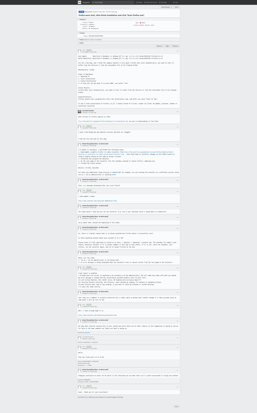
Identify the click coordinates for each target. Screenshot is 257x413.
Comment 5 (85, 192)
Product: (85, 22)
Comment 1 (85, 112)
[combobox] (112, 2)
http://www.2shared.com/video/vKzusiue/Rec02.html (97, 315)
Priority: (136, 25)
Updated (84, 338)
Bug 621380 (88, 12)
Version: (85, 26)
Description (85, 52)
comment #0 (116, 172)
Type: (137, 23)
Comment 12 (85, 306)
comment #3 (162, 212)
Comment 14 (85, 348)
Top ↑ (177, 406)
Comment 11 (85, 293)
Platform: (85, 28)
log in (87, 397)
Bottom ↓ (160, 46)
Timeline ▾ (175, 46)
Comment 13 (85, 322)
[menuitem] (139, 2)
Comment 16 (85, 388)
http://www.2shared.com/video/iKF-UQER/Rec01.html (97, 201)
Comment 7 (85, 218)
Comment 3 (85, 145)
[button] (175, 2)
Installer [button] (92, 24)
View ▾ (177, 7)
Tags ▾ (167, 46)
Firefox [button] (91, 22)
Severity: (147, 25)
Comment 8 (85, 229)
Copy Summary (165, 7)
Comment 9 (85, 253)
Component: (84, 24)
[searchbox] (112, 2)
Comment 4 (85, 181)
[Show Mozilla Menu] (79, 2)
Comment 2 (85, 128)
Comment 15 (85, 371)
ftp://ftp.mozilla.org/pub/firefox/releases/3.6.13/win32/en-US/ (103, 121)
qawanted (87, 332)
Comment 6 (85, 207)
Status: (86, 36)
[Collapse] (177, 51)
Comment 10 (85, 269)
